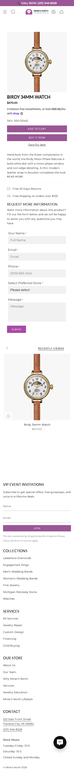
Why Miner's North (15, 678)
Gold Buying (11, 645)
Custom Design (13, 632)
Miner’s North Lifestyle (18, 699)
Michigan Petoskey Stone (20, 592)
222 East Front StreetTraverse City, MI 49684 (18, 721)
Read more (15, 176)
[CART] (61, 12)
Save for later (37, 144)
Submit (16, 329)
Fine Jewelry (11, 585)
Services (8, 685)
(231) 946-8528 (12, 729)
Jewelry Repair (12, 625)
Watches (9, 598)
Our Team (9, 672)
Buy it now (37, 137)
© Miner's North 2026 (15, 767)
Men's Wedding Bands (18, 571)
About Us (9, 665)
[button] (13, 12)
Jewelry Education (15, 692)
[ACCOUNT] (53, 12)
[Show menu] (5, 12)
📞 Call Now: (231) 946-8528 (37, 3)
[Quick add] (8, 415)
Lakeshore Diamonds (17, 558)
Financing (9, 638)
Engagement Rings (16, 565)
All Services (10, 618)
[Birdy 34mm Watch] (37, 387)
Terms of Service (22, 541)
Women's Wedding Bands (20, 578)
